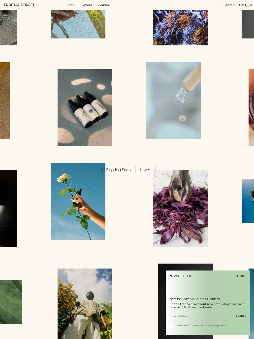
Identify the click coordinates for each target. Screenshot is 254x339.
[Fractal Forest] (23, 5)
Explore (86, 5)
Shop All (146, 169)
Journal (104, 5)
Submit (241, 315)
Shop (70, 5)
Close (241, 275)
